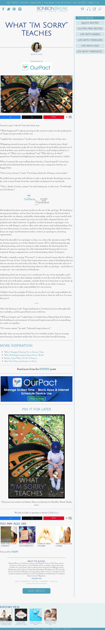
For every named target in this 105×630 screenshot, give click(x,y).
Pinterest (43, 581)
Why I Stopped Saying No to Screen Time (24, 352)
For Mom (49, 3)
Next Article (36, 591)
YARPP (14, 551)
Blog (17, 581)
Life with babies (90, 34)
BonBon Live (88, 10)
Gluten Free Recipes (90, 28)
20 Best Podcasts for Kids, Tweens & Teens (36, 623)
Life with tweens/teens (91, 51)
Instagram (20, 10)
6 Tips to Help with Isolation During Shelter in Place (6, 623)
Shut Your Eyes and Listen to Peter (20, 361)
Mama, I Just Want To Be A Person (20, 358)
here (56, 512)
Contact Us (46, 629)
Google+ (53, 581)
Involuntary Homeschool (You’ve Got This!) (21, 623)
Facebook (4, 10)
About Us (93, 3)
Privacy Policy (56, 629)
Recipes (24, 3)
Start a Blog (67, 629)
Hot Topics (12, 3)
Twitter (8, 10)
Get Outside (79, 3)
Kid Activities (63, 3)
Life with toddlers (90, 40)
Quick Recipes (90, 23)
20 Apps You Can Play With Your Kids (50, 623)
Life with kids (90, 46)
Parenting (35, 3)
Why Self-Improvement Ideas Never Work (24, 355)
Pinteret (14, 10)
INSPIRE (44, 369)
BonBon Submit (94, 10)
